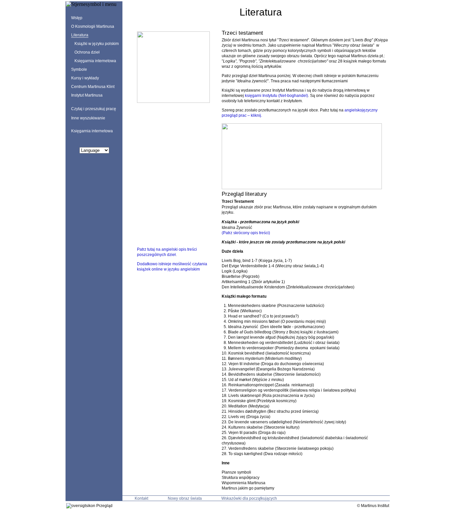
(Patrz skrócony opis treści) (246, 233)
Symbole (79, 69)
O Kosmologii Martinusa (92, 26)
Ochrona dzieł (87, 52)
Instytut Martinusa (87, 95)
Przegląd (104, 505)
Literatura (79, 35)
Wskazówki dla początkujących (249, 498)
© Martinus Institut (373, 505)
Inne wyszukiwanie (88, 118)
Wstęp (76, 18)
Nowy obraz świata (185, 498)
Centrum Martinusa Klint (92, 86)
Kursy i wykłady (85, 78)
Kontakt (141, 498)
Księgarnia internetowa (95, 61)
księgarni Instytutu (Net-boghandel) (276, 95)
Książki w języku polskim (96, 43)
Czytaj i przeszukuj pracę (93, 108)
